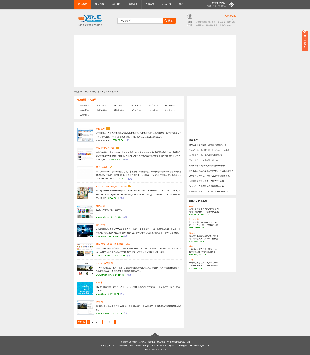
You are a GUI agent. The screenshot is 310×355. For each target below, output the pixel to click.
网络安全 (169, 105)
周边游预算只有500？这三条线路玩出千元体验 (209, 149)
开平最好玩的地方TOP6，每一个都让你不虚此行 (210, 191)
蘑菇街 (192, 233)
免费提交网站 (219, 3)
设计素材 (135, 105)
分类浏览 (116, 4)
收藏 (127, 140)
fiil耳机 (99, 282)
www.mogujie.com (197, 241)
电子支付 (135, 110)
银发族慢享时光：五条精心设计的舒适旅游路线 (209, 175)
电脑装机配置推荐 (105, 148)
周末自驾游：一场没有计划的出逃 (203, 160)
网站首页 (82, 4)
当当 (191, 246)
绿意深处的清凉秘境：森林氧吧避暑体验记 (207, 144)
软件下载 (101, 105)
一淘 (191, 260)
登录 (209, 6)
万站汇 (87, 91)
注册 (214, 6)
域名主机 (152, 105)
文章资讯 (150, 4)
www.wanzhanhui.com (199, 214)
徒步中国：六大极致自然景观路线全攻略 (206, 186)
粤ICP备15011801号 (174, 345)
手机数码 (118, 110)
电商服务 (84, 115)
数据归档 (161, 341)
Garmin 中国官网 (104, 263)
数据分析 (169, 110)
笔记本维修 (101, 167)
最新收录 (133, 4)
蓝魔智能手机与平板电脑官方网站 (113, 244)
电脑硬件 (115, 91)
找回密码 (222, 6)
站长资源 (101, 110)
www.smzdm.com (196, 227)
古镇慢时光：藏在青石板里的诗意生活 (205, 155)
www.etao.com (195, 267)
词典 (188, 341)
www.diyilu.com (103, 159)
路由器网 (100, 129)
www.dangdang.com (198, 254)
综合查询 (183, 4)
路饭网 (99, 302)
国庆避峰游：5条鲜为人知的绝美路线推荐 (207, 165)
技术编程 (118, 105)
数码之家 (100, 206)
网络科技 (105, 91)
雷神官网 (100, 225)
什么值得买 (194, 219)
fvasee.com (101, 197)
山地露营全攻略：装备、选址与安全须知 (206, 181)
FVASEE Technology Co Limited (111, 186)
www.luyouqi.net (103, 140)
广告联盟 (152, 110)
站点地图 (181, 341)
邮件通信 (84, 110)
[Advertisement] (155, 60)
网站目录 (99, 4)
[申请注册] (189, 25)
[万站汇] (90, 21)
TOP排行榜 (171, 341)
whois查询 (167, 4)
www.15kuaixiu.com (105, 178)
